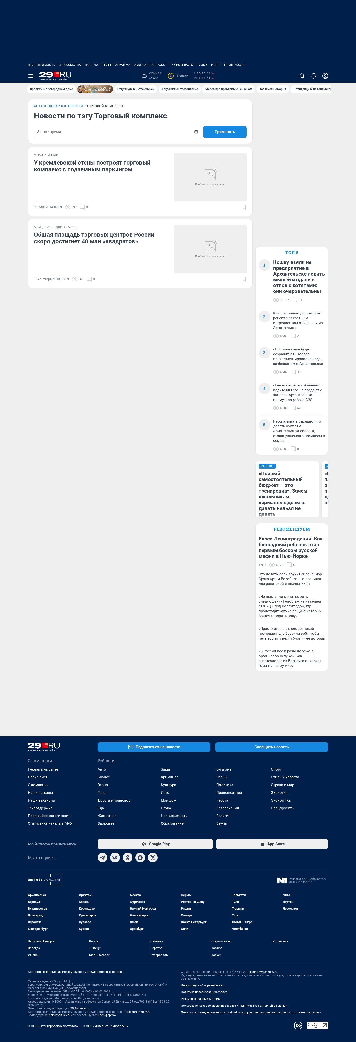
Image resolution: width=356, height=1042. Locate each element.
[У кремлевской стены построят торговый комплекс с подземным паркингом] (210, 177)
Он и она (223, 769)
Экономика (281, 800)
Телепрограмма (116, 64)
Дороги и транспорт (115, 800)
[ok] (127, 857)
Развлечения (227, 808)
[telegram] (102, 857)
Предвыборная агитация (49, 816)
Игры (215, 64)
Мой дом (168, 800)
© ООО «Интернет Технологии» (105, 1026)
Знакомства (70, 64)
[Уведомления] (313, 76)
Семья (221, 823)
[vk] (115, 857)
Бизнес (104, 777)
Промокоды (234, 64)
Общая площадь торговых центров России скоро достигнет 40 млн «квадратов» (94, 238)
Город (103, 792)
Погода (91, 64)
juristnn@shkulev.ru (138, 1011)
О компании (38, 785)
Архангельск (46, 106)
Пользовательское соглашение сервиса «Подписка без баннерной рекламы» (234, 1005)
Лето (165, 792)
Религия (223, 816)
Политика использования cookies (204, 992)
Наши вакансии (41, 800)
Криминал (169, 777)
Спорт (276, 769)
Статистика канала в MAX (50, 823)
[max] (140, 857)
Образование (172, 823)
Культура (168, 785)
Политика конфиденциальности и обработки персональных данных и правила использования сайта (251, 1012)
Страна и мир (282, 785)
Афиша (140, 64)
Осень (221, 777)
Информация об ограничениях (202, 985)
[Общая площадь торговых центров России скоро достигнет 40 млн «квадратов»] (210, 249)
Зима (165, 769)
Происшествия (229, 792)
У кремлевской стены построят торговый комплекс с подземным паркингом (92, 166)
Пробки (179, 76)
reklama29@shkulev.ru (263, 972)
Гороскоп (159, 64)
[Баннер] (95, 89)
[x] (153, 857)
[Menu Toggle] (31, 76)
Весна (103, 785)
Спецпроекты (282, 808)
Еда (101, 808)
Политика (224, 785)
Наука (166, 808)
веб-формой (108, 1015)
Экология (279, 792)
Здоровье (106, 823)
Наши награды (40, 792)
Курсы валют (183, 64)
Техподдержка (40, 808)
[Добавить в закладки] (244, 207)
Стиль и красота (285, 777)
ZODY (203, 64)
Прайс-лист (37, 777)
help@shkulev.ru (59, 1015)
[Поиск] (302, 76)
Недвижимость (41, 64)
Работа (222, 800)
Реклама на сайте (43, 769)
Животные (107, 816)
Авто (102, 769)
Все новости (72, 106)
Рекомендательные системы (200, 999)
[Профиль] (325, 76)
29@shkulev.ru (80, 1008)
